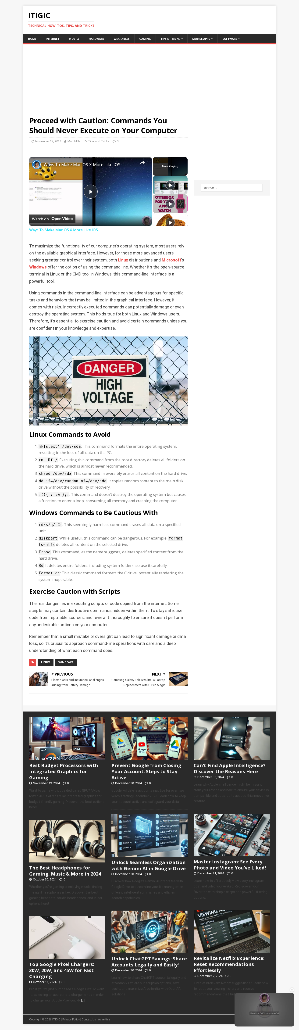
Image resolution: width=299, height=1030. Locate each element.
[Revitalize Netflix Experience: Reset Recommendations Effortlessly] (232, 950)
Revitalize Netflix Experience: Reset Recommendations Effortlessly (229, 964)
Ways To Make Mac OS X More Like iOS (82, 164)
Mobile (74, 38)
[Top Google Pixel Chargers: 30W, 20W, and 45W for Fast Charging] (67, 956)
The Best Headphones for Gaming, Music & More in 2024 (65, 871)
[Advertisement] (149, 77)
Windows (38, 267)
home (32, 38)
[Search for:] (231, 188)
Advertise (104, 1019)
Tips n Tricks (170, 38)
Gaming (145, 38)
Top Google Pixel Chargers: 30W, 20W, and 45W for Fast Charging (61, 970)
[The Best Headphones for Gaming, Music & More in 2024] (67, 860)
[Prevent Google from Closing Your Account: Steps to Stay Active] (149, 757)
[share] (142, 162)
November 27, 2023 (48, 141)
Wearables (122, 38)
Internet (52, 38)
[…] (83, 1000)
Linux (123, 260)
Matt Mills (74, 141)
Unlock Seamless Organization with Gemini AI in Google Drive (148, 865)
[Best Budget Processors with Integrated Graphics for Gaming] (67, 757)
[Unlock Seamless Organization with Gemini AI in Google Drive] (149, 854)
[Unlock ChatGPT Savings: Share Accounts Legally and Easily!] (149, 951)
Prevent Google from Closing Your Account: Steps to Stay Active (146, 771)
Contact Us (89, 1019)
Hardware (96, 38)
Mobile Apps (201, 38)
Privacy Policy (71, 1019)
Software (229, 38)
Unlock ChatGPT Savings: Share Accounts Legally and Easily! (149, 961)
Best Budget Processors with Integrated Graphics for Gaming (63, 771)
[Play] (170, 185)
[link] (36, 164)
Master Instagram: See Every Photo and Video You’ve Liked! (230, 864)
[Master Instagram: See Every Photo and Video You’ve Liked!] (232, 854)
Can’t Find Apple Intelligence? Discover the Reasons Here (230, 768)
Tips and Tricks (99, 141)
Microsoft (171, 260)
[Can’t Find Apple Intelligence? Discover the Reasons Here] (232, 757)
